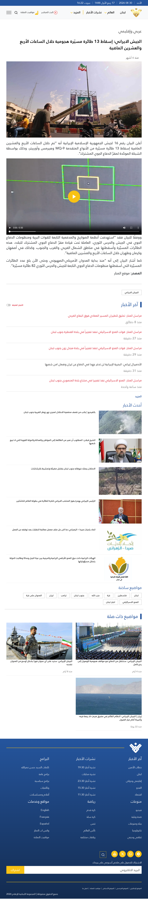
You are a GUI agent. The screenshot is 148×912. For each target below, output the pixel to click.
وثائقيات (45, 787)
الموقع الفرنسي (122, 888)
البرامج (44, 758)
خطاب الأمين (135, 767)
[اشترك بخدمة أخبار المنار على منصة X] (122, 854)
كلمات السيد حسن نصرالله (35, 767)
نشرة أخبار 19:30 (86, 767)
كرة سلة (91, 816)
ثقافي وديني (134, 837)
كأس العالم (89, 830)
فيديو (139, 810)
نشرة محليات (88, 774)
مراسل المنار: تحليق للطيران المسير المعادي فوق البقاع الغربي (105, 315)
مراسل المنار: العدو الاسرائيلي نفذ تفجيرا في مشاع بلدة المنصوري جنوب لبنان (95, 380)
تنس (93, 823)
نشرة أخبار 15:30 (86, 787)
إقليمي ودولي (134, 781)
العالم (110, 12)
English (45, 810)
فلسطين (122, 595)
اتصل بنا (85, 888)
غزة (108, 595)
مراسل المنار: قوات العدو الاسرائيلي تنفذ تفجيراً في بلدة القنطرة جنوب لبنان (96, 332)
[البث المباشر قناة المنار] (114, 854)
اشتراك (15, 870)
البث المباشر (47, 12)
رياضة (91, 801)
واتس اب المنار (41, 830)
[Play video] (74, 197)
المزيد (76, 12)
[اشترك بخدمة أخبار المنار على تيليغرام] (138, 854)
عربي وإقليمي (130, 31)
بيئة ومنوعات (135, 823)
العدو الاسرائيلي (131, 602)
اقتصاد (138, 794)
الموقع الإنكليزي (136, 888)
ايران (51, 595)
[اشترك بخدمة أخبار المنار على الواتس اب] (130, 854)
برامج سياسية (42, 781)
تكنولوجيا (137, 830)
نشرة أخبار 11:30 (86, 794)
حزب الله (96, 595)
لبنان (123, 12)
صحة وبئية (137, 816)
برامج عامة (44, 774)
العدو (139, 787)
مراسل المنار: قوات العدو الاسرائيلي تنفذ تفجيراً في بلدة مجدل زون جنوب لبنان (95, 348)
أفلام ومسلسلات (39, 794)
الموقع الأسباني (108, 888)
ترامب (63, 595)
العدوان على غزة (34, 595)
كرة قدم (91, 810)
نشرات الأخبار (94, 12)
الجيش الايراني (132, 292)
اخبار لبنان (110, 602)
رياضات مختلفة (88, 837)
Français (44, 816)
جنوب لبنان (79, 595)
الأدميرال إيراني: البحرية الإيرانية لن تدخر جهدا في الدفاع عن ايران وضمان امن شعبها (93, 364)
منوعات (136, 801)
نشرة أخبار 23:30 (86, 781)
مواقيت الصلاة (27, 12)
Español (44, 823)
